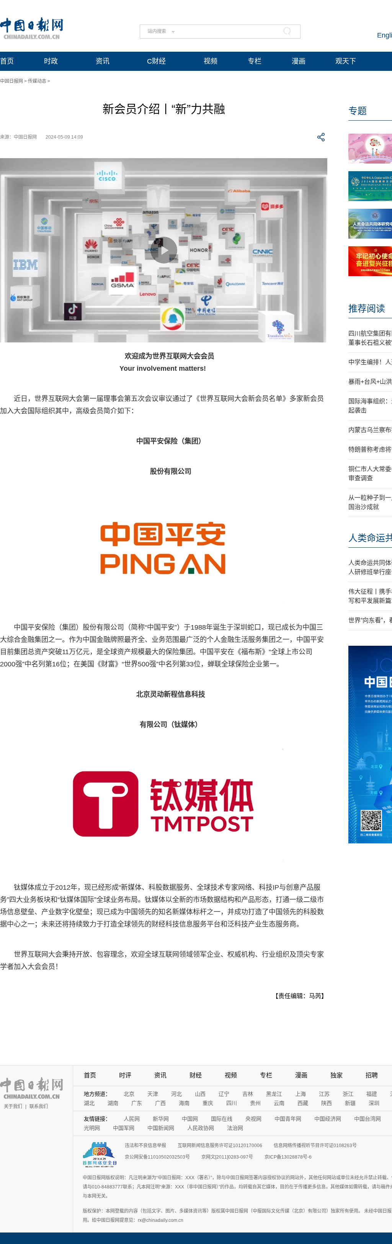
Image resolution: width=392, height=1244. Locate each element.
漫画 (298, 61)
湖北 (89, 1103)
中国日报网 (11, 81)
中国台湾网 (367, 1119)
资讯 (102, 61)
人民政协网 (200, 1128)
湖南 (113, 1103)
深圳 (374, 1103)
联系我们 (38, 1106)
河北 (176, 1094)
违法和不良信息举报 (145, 1145)
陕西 (326, 1103)
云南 (279, 1103)
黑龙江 (274, 1094)
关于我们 (13, 1106)
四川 (231, 1103)
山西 (200, 1094)
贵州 (255, 1103)
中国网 (190, 1119)
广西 (160, 1103)
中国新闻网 (160, 1128)
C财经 (156, 61)
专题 (357, 111)
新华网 (161, 1119)
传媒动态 (37, 81)
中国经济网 (327, 1119)
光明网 (92, 1128)
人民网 (132, 1119)
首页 (7, 61)
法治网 (235, 1128)
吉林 (247, 1094)
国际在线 (221, 1119)
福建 (371, 1094)
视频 (210, 61)
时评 (125, 1075)
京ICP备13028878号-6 (288, 1157)
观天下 (345, 61)
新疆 (350, 1103)
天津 (152, 1094)
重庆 (208, 1103)
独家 (336, 1075)
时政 (51, 61)
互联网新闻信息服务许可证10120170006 (220, 1145)
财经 (195, 1075)
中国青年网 (287, 1119)
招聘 (372, 1075)
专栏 (254, 61)
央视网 (253, 1119)
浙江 (348, 1094)
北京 (129, 1094)
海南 (184, 1103)
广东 (136, 1103)
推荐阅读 (366, 308)
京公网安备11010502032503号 (157, 1157)
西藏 (302, 1103)
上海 (300, 1094)
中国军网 (123, 1128)
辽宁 (224, 1094)
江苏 (324, 1094)
